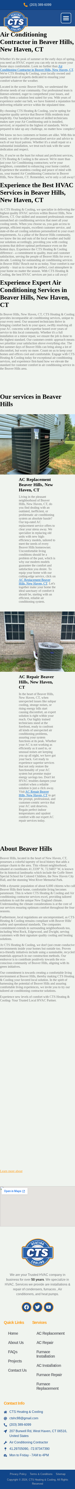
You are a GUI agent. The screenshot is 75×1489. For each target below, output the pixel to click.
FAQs (12, 1352)
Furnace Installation (45, 1354)
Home (13, 1333)
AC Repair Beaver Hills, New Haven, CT (34, 793)
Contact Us (17, 1370)
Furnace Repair (49, 1374)
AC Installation (48, 1365)
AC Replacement (50, 1333)
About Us (16, 1342)
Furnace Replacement (47, 1386)
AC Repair (44, 1342)
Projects (15, 1361)
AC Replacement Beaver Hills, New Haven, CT (34, 581)
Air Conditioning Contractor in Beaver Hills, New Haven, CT (36, 68)
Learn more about (11, 1171)
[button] (66, 18)
